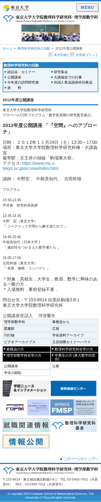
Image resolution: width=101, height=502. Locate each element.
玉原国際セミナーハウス (71, 342)
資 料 (14, 88)
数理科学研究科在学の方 (74, 349)
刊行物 (9, 335)
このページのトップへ (80, 459)
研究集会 (61, 72)
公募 (55, 366)
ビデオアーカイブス (20, 342)
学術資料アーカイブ (68, 335)
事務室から (61, 322)
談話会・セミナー (21, 72)
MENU (87, 7)
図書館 (9, 328)
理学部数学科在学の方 (23, 355)
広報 (55, 328)
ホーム (7, 48)
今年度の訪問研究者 (23, 82)
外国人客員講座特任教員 (73, 82)
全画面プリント (87, 55)
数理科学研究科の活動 (34, 48)
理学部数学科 (14, 322)
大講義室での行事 (68, 77)
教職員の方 (15, 349)
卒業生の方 (75, 357)
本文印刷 (60, 55)
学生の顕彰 (13, 372)
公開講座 (14, 77)
